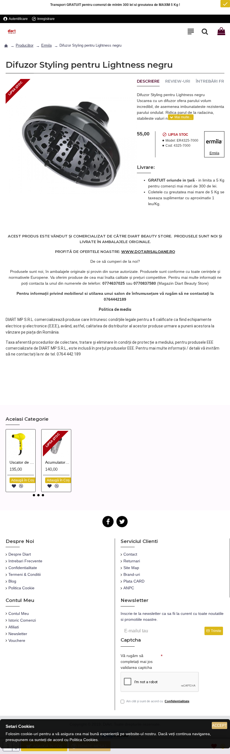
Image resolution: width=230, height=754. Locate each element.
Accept (219, 725)
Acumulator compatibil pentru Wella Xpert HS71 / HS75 (57, 462)
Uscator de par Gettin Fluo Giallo (22, 462)
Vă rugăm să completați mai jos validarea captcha (137, 661)
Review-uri (177, 81)
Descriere (148, 81)
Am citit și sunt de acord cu (157, 701)
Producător (24, 45)
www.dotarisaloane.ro (148, 251)
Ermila (46, 45)
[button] (34, 495)
